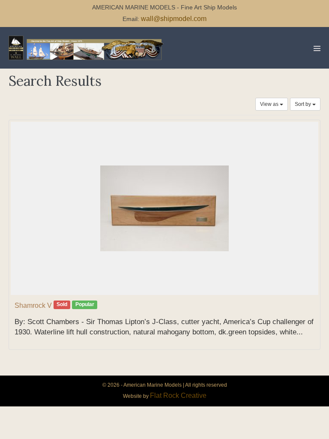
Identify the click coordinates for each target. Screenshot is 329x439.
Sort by (303, 104)
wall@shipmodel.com (173, 18)
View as (270, 104)
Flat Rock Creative (178, 395)
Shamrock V (33, 305)
